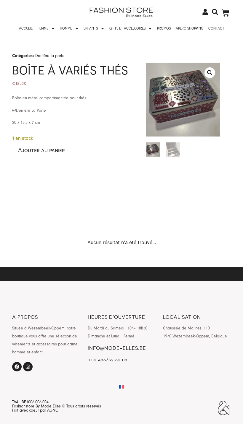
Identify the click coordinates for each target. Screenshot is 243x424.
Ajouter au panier (41, 150)
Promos (164, 28)
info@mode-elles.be (117, 348)
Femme (43, 28)
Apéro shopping (189, 28)
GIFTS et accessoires (127, 28)
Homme (66, 28)
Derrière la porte (50, 55)
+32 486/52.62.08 (107, 359)
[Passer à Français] (121, 387)
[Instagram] (28, 366)
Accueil (26, 28)
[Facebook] (17, 366)
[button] (209, 72)
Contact (216, 28)
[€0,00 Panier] (225, 13)
